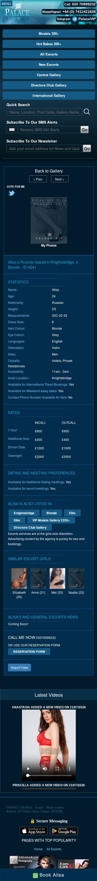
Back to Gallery (49, 171)
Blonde (52, 513)
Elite (72, 513)
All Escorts (49, 54)
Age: (11, 296)
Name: (12, 289)
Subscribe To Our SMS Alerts (31, 122)
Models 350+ (49, 33)
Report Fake (19, 667)
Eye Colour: (16, 334)
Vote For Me (16, 186)
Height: (13, 309)
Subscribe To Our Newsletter (31, 141)
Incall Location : (19, 378)
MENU (6, 3)
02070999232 (46, 637)
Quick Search (18, 104)
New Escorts (49, 64)
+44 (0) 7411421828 (79, 12)
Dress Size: (16, 322)
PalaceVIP (87, 19)
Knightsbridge (24, 513)
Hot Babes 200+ (48, 43)
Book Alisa (51, 874)
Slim (17, 520)
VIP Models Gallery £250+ (51, 520)
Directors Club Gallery (48, 85)
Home (38, 849)
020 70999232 (84, 4)
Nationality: (16, 302)
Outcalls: (14, 360)
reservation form (29, 651)
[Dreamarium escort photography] (33, 866)
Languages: (16, 341)
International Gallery (49, 95)
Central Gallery (49, 74)
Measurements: (19, 315)
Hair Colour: (16, 328)
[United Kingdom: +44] (12, 129)
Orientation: (16, 347)
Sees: (12, 354)
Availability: (16, 371)
